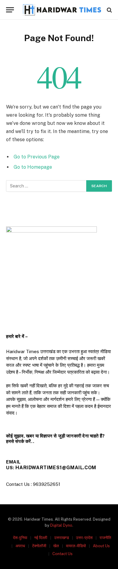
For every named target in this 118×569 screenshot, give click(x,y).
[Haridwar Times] (62, 10)
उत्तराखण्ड (61, 537)
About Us (101, 546)
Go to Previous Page (37, 157)
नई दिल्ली (40, 537)
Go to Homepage (33, 167)
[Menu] (10, 10)
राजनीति (105, 537)
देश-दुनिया (20, 537)
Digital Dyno (61, 525)
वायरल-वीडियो (76, 546)
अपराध (20, 546)
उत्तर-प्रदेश (84, 537)
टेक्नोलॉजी (39, 546)
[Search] (109, 10)
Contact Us (62, 553)
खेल (56, 546)
